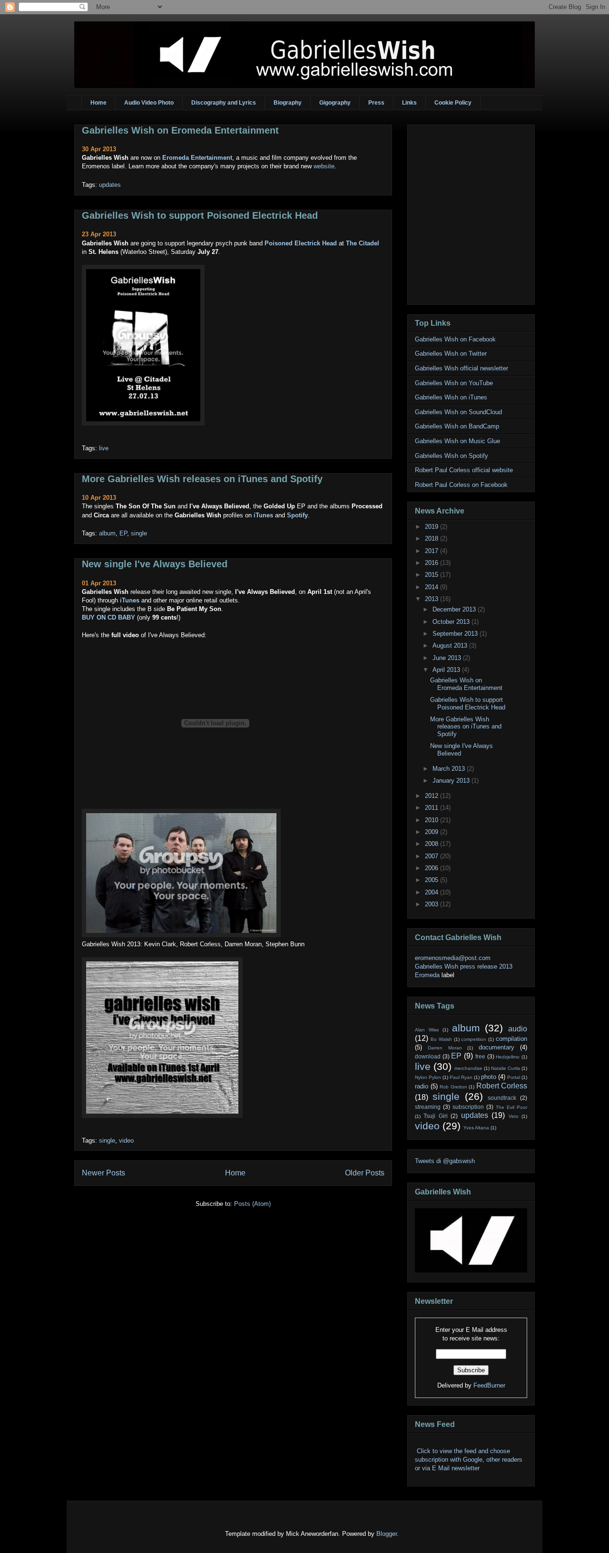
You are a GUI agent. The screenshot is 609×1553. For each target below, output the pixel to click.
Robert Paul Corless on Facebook (461, 484)
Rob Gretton (453, 1086)
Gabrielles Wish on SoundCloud (458, 412)
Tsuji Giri (435, 1116)
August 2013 (450, 645)
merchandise (468, 1068)
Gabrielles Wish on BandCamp (457, 426)
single (139, 533)
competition (473, 1039)
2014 (432, 587)
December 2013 (455, 609)
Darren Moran (445, 1047)
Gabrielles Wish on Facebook (455, 339)
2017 (432, 550)
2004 (432, 892)
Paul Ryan (461, 1077)
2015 (432, 574)
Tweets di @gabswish (445, 1161)
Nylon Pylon (428, 1077)
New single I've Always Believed (154, 564)
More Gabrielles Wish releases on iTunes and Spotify (202, 479)
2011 (432, 807)
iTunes (263, 515)
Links (409, 102)
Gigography (335, 102)
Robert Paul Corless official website (464, 470)
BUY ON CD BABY (108, 617)
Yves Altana (476, 1127)
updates (110, 184)
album (107, 533)
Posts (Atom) (252, 1203)
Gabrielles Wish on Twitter (451, 353)
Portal (513, 1077)
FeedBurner (489, 1385)
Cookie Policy (452, 102)
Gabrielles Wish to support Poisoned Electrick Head (200, 215)
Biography (288, 102)
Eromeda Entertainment (197, 157)
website (324, 166)
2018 (432, 538)
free (480, 1056)
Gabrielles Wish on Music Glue (457, 441)
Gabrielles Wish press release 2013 (463, 966)
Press (376, 102)
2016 (432, 562)
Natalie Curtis (505, 1068)
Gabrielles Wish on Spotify (451, 455)
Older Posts (364, 1173)
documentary (496, 1047)
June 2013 (447, 657)
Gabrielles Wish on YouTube (454, 383)
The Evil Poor (511, 1107)
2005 (432, 879)
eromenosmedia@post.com (453, 957)
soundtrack (502, 1098)
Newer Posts (103, 1173)
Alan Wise (427, 1029)
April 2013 (447, 669)
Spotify (297, 515)
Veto (514, 1116)
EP (123, 533)
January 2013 (451, 780)
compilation (511, 1038)
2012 (432, 795)
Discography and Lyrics (223, 102)
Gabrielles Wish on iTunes (451, 397)
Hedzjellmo (508, 1056)
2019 (432, 526)
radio (421, 1086)
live (103, 448)
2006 (432, 868)
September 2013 (456, 633)
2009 (432, 831)
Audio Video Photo (149, 102)
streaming (428, 1107)
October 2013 (451, 621)
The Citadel (362, 243)
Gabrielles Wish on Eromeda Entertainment (180, 130)
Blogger (386, 1533)
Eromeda (427, 975)
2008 (432, 843)
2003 (432, 904)
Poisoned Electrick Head (301, 243)
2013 (432, 598)
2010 (432, 820)
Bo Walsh (441, 1039)
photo (488, 1076)
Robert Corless (502, 1086)
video (126, 1140)
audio (517, 1029)
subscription (468, 1107)
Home (98, 102)
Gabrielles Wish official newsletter (461, 368)
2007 (432, 856)
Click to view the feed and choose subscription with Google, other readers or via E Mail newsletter (468, 1459)
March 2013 (449, 768)
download (428, 1056)
